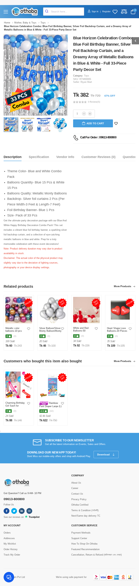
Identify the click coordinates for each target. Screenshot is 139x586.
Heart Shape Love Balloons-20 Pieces (117, 329)
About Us (76, 482)
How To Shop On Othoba (84, 543)
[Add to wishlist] (28, 328)
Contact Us (77, 493)
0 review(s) (94, 102)
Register (106, 11)
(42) (52, 411)
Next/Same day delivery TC (85, 515)
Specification (39, 157)
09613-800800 (14, 499)
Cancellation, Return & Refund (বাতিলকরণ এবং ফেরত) (96, 554)
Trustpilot (33, 517)
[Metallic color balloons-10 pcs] (18, 310)
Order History (11, 549)
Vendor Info (65, 157)
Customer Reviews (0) (98, 157)
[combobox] (63, 11)
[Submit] (47, 12)
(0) (15, 336)
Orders (7, 532)
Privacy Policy (79, 499)
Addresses (9, 538)
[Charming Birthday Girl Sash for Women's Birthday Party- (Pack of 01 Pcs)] (18, 385)
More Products (123, 286)
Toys (86, 75)
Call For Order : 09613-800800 (98, 137)
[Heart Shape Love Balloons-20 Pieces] (120, 310)
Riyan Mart (86, 82)
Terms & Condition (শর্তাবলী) (84, 510)
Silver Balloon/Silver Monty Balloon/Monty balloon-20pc (50, 331)
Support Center (79, 538)
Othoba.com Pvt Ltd (14, 577)
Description (13, 157)
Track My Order (12, 554)
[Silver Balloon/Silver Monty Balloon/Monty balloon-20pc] (52, 310)
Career (74, 488)
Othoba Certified (79, 504)
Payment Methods (80, 532)
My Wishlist (10, 543)
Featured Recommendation (85, 549)
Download (103, 454)
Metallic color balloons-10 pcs (13, 329)
